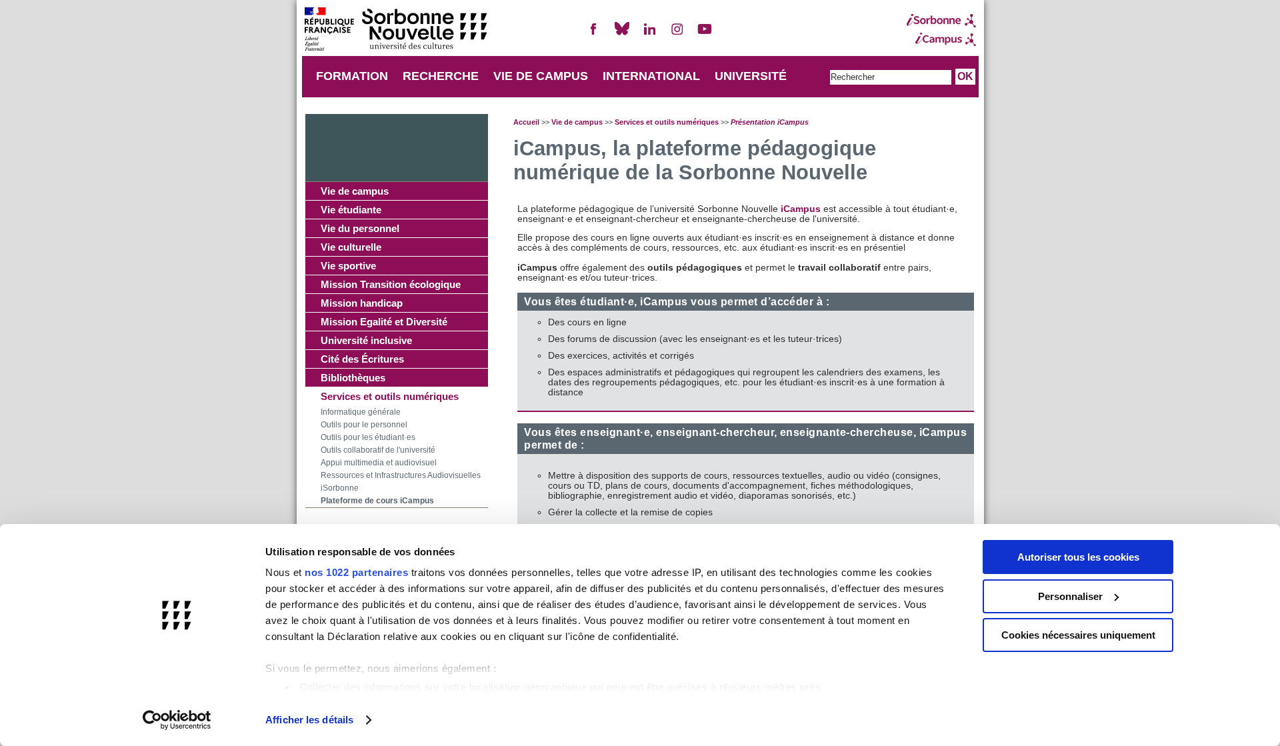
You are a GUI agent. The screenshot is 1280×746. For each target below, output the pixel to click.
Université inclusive (366, 340)
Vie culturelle (351, 247)
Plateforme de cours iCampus (377, 500)
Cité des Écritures (362, 359)
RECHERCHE (441, 76)
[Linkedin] (649, 34)
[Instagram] (677, 34)
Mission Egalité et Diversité (384, 321)
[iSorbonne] (941, 20)
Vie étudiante (351, 209)
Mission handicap (362, 303)
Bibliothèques (353, 377)
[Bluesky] (622, 34)
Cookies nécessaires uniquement (1078, 635)
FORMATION (352, 76)
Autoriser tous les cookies (1078, 557)
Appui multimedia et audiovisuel (379, 462)
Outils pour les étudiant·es (368, 437)
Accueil (526, 122)
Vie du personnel (360, 228)
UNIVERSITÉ (751, 76)
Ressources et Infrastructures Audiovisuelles (401, 475)
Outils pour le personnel (364, 424)
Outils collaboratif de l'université (378, 450)
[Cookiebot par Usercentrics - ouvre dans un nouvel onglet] (177, 720)
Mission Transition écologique (391, 284)
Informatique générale (361, 412)
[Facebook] (594, 34)
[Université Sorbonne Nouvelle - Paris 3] (395, 30)
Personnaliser (1070, 596)
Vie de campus (355, 191)
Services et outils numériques (390, 396)
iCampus (802, 209)
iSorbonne (340, 488)
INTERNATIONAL (651, 76)
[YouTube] (705, 34)
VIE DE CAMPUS (540, 76)
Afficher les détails (309, 719)
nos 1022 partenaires (356, 572)
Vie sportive (348, 265)
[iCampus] (941, 39)
